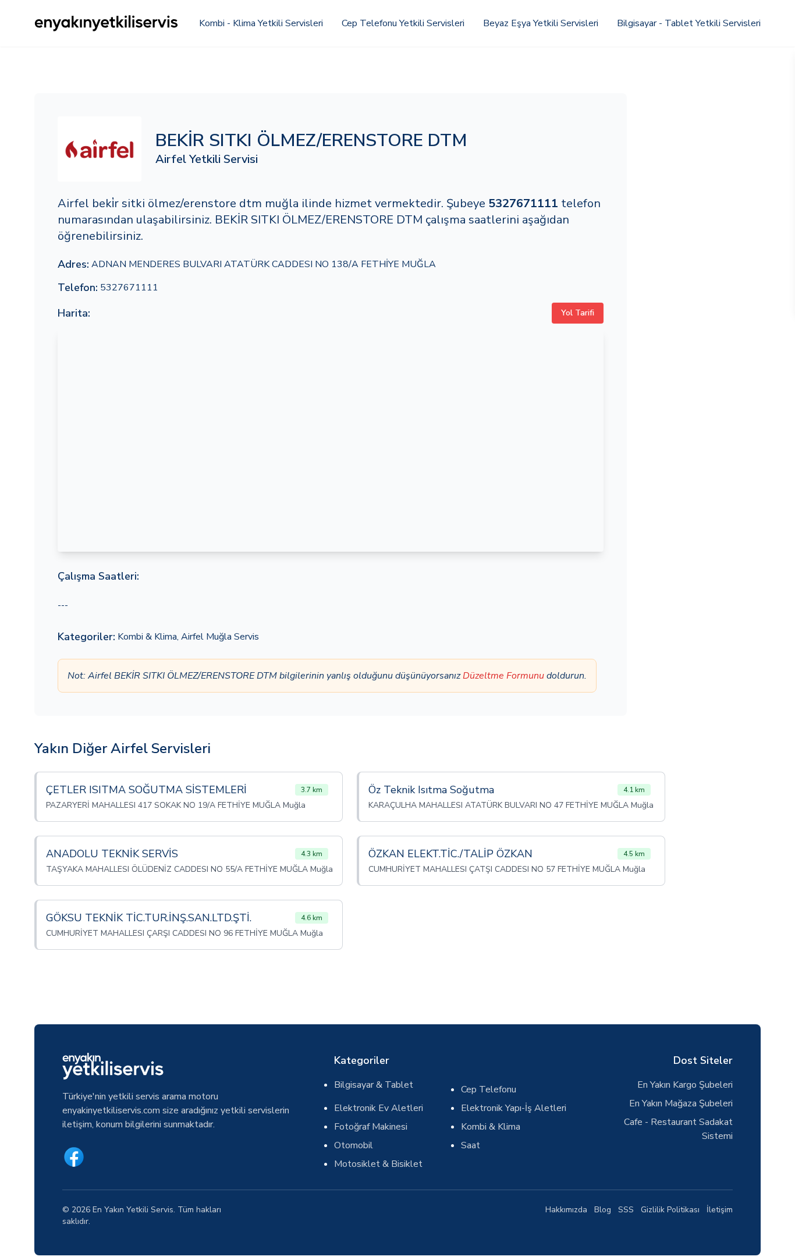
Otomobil (353, 1145)
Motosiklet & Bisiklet (378, 1164)
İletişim (720, 1209)
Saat (470, 1145)
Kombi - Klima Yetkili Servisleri (261, 23)
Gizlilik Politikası (670, 1209)
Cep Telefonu (488, 1089)
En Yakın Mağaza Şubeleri (681, 1103)
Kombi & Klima (147, 636)
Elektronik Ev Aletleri (378, 1108)
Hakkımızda (566, 1209)
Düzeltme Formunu (503, 675)
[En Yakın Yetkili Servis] (107, 23)
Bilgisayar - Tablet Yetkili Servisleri (689, 23)
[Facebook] (74, 1157)
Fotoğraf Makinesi (370, 1126)
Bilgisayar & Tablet (373, 1084)
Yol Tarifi (577, 312)
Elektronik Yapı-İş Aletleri (513, 1108)
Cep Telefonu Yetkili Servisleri (403, 23)
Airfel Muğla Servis (220, 636)
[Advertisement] (701, 267)
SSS (626, 1209)
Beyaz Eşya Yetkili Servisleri (540, 23)
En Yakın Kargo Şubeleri (685, 1084)
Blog (602, 1209)
